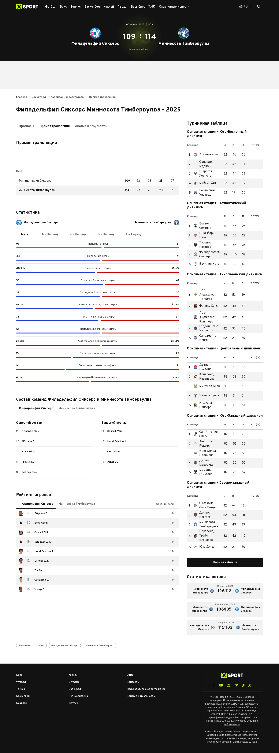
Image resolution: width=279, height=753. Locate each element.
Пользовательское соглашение (146, 689)
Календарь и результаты (67, 96)
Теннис (20, 689)
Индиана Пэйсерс (207, 405)
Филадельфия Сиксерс (207, 254)
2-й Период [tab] (77, 234)
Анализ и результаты (91, 126)
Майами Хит (205, 183)
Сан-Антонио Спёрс (207, 434)
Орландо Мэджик (207, 164)
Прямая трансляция (54, 126)
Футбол (21, 682)
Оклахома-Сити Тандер (207, 505)
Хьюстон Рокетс (207, 443)
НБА (41, 645)
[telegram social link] (236, 685)
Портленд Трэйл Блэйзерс (207, 535)
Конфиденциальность (141, 696)
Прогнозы (26, 126)
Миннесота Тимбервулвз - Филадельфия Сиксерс (225, 591)
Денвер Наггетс (207, 515)
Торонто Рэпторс (207, 245)
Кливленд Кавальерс (207, 376)
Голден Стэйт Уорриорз (207, 328)
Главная (21, 96)
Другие (73, 703)
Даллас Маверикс (207, 462)
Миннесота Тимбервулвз (207, 524)
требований (238, 707)
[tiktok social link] (243, 685)
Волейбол (75, 689)
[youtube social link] (221, 685)
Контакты (133, 682)
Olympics (74, 682)
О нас (130, 675)
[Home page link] (28, 6)
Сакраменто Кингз (207, 338)
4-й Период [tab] (133, 234)
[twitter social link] (249, 685)
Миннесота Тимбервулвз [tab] (77, 408)
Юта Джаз (204, 547)
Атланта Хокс (206, 154)
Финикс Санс (206, 306)
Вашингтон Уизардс (207, 192)
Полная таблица (225, 562)
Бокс (19, 675)
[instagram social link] (228, 685)
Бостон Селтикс (207, 226)
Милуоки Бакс (207, 386)
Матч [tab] (24, 234)
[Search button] (259, 6)
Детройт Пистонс (207, 367)
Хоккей (73, 675)
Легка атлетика (78, 696)
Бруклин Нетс (206, 264)
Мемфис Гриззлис (207, 472)
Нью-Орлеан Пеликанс (207, 453)
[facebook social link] (214, 685)
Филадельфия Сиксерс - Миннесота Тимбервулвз (225, 627)
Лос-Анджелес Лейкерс (207, 294)
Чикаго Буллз (206, 395)
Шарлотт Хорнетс (207, 173)
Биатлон (21, 703)
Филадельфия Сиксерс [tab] (36, 408)
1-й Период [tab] (50, 234)
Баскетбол (39, 96)
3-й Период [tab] (106, 234)
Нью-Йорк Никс (207, 235)
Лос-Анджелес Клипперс (207, 317)
